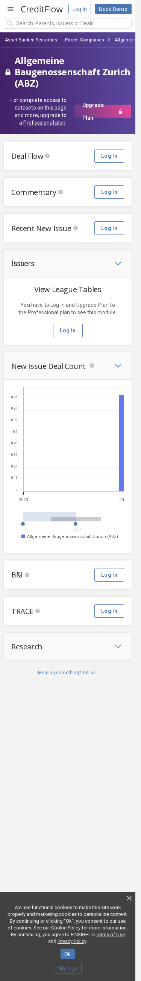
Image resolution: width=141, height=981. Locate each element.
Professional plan (44, 123)
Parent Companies (84, 40)
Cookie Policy (65, 928)
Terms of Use (110, 934)
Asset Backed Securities (31, 40)
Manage (68, 969)
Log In (80, 9)
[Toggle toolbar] (118, 263)
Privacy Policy (72, 941)
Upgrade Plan (93, 111)
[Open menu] (11, 9)
